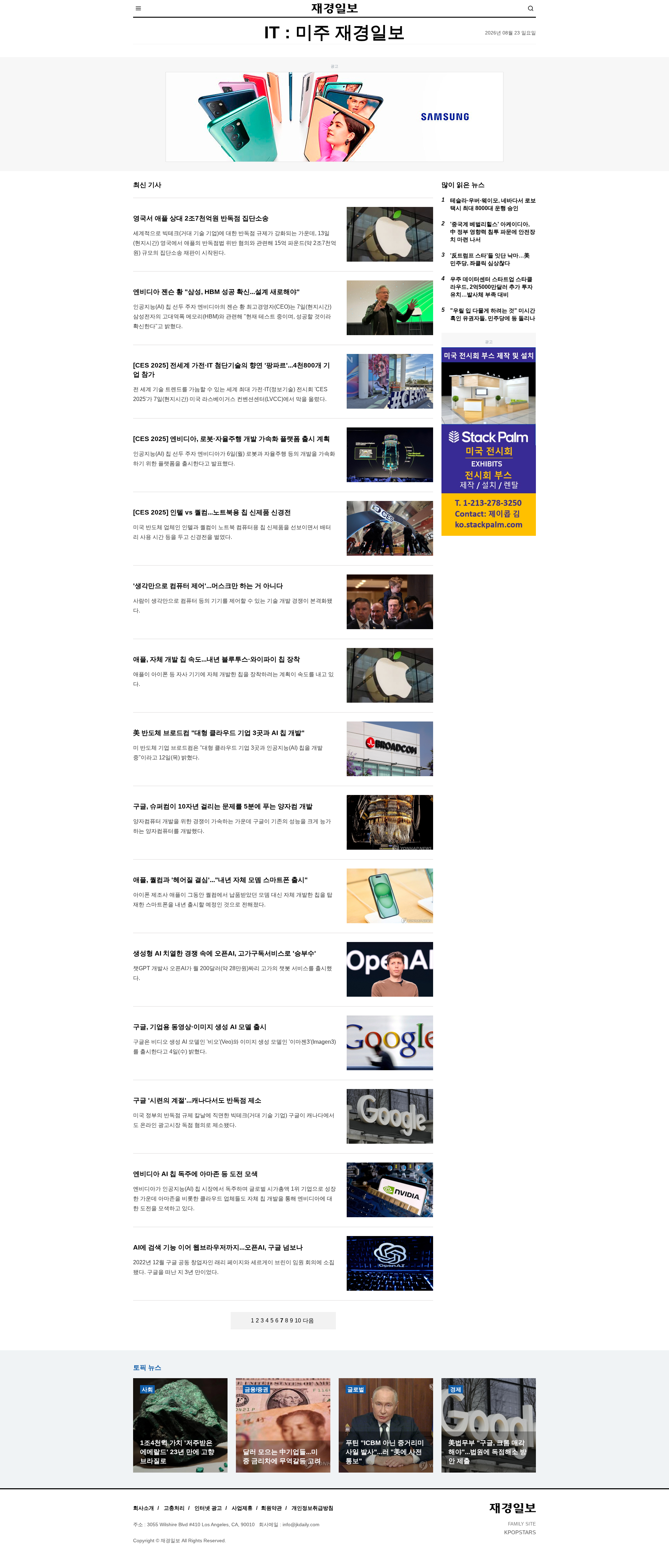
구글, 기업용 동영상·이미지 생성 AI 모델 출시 (200, 1026)
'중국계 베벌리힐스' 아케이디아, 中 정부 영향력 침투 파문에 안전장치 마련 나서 (492, 231)
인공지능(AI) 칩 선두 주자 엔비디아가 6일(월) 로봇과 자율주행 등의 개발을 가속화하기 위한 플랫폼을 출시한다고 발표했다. (234, 458)
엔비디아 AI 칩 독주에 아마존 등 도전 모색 (195, 1173)
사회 (147, 1389)
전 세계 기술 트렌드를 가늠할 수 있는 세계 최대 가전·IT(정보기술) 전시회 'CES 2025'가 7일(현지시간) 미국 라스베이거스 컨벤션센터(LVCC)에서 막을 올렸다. (230, 394)
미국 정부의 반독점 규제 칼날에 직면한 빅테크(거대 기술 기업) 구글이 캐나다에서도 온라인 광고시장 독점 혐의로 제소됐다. (233, 1120)
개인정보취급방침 (312, 1508)
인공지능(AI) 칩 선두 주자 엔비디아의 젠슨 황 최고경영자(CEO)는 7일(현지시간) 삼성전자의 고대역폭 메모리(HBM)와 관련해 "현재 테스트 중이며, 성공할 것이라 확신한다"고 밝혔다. (232, 316)
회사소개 (143, 1508)
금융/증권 (256, 1389)
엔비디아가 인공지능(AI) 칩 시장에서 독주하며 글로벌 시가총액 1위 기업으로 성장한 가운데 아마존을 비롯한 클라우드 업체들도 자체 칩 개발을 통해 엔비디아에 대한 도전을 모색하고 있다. (234, 1198)
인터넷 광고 (208, 1508)
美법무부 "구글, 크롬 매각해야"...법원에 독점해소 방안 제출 (487, 1452)
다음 (308, 1320)
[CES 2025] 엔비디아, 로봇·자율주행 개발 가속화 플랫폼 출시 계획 (231, 438)
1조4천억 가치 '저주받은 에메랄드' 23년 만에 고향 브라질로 (177, 1452)
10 (298, 1320)
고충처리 (174, 1508)
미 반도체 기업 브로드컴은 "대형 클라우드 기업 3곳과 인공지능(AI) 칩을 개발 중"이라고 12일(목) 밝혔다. (228, 752)
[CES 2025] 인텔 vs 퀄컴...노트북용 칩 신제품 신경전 (212, 512)
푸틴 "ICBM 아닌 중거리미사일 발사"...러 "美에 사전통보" (385, 1452)
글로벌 (355, 1389)
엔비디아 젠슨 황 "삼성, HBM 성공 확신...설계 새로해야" (216, 291)
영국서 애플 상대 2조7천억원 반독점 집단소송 (201, 218)
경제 (455, 1389)
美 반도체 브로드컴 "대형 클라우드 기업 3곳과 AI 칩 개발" (219, 732)
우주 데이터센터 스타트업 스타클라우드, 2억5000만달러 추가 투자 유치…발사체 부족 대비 (491, 287)
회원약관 (271, 1508)
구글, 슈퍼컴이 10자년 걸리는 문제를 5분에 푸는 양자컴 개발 (223, 806)
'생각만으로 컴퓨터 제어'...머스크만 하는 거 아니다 (208, 585)
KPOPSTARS (520, 1532)
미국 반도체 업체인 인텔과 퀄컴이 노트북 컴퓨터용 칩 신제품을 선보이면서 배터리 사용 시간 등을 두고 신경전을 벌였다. (232, 532)
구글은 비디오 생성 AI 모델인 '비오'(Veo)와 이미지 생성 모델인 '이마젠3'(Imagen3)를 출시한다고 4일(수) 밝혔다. (234, 1047)
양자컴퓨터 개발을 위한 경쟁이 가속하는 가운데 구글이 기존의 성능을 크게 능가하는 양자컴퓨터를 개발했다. (232, 826)
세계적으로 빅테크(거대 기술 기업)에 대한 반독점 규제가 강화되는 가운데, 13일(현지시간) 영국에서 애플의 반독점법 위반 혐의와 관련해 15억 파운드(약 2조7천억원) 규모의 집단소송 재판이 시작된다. (234, 243)
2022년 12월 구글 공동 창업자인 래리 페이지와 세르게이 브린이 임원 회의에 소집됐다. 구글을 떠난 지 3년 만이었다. (233, 1267)
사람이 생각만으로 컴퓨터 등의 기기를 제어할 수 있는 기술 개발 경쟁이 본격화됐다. (232, 605)
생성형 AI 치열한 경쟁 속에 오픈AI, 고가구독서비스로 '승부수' (224, 953)
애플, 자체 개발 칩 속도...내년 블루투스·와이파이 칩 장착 (216, 659)
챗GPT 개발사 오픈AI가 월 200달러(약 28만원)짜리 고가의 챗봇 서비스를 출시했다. (232, 973)
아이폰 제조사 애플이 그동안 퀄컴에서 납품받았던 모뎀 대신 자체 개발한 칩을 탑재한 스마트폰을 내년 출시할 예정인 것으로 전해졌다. (232, 900)
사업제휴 (242, 1508)
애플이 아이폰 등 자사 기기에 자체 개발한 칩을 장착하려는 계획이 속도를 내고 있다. (233, 679)
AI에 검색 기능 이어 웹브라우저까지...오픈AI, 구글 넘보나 (218, 1247)
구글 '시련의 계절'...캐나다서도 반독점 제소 (197, 1100)
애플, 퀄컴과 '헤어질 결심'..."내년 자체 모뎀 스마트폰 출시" (220, 879)
